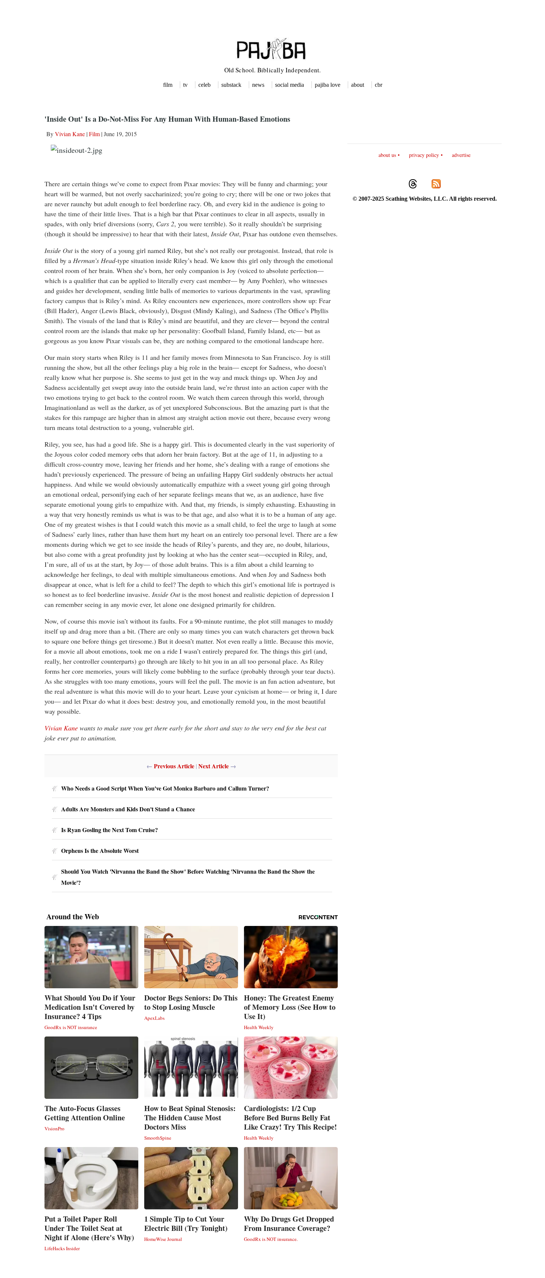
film (167, 85)
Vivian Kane (70, 134)
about (357, 85)
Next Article (213, 766)
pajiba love (327, 85)
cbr (378, 85)
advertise (461, 154)
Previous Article (174, 766)
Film (94, 134)
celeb (204, 85)
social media (289, 85)
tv (185, 85)
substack (231, 85)
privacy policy (424, 154)
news (258, 85)
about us (387, 154)
